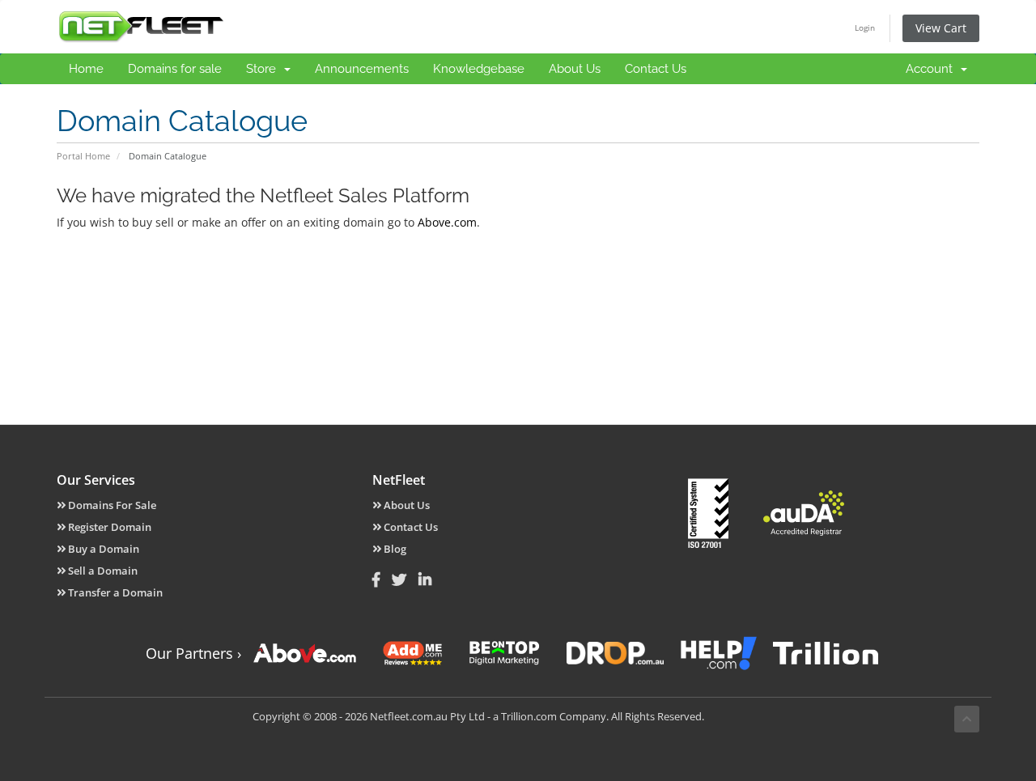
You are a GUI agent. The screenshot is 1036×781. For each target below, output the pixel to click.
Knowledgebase (478, 69)
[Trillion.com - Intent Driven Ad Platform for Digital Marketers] (826, 653)
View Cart (940, 28)
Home (86, 69)
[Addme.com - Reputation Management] (413, 653)
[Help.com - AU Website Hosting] (718, 653)
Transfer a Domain (114, 592)
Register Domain (108, 527)
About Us (575, 69)
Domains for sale (175, 69)
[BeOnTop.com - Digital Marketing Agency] (504, 653)
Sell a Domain (102, 570)
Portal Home (83, 156)
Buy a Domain (102, 548)
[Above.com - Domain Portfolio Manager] (304, 653)
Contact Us (655, 69)
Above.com (447, 222)
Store (264, 69)
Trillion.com (529, 716)
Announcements (362, 69)
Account (932, 69)
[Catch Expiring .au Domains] (615, 653)
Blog (393, 548)
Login (865, 27)
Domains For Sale (111, 505)
